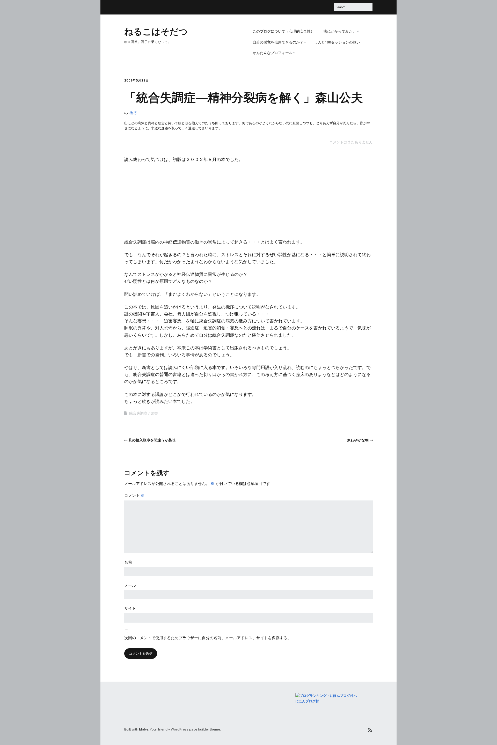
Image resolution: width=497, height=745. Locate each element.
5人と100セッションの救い (338, 42)
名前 (128, 562)
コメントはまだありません (351, 141)
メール (130, 585)
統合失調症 (138, 413)
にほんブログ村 (307, 701)
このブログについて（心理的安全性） (283, 31)
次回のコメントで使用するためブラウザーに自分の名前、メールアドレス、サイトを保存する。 (207, 637)
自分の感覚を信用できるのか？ (278, 42)
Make (143, 729)
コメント (134, 495)
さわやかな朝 (358, 440)
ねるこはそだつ (156, 31)
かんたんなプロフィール (273, 52)
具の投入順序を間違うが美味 (152, 440)
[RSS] (370, 730)
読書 (154, 413)
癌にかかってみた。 (340, 31)
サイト (130, 608)
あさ (133, 112)
